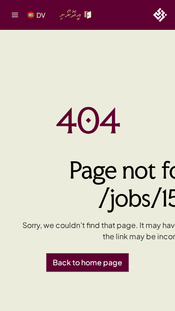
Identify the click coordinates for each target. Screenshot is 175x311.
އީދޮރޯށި (70, 15)
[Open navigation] (14, 14)
